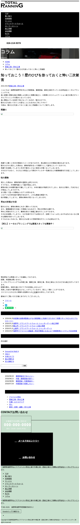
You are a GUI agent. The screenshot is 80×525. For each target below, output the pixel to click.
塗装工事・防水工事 (12, 66)
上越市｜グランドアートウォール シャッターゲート (32, 328)
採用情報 (8, 18)
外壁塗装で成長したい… (25, 383)
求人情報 (9, 361)
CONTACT (8, 46)
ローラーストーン (11, 26)
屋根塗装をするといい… (25, 376)
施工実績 (8, 28)
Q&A (7, 354)
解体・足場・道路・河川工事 (20, 407)
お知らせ (9, 356)
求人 (10, 404)
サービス (8, 21)
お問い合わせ (28, 457)
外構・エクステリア (16, 402)
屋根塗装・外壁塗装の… (25, 381)
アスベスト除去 (15, 397)
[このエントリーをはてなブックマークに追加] (6, 305)
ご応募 (35, 292)
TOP (6, 13)
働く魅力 (8, 16)
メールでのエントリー (28, 440)
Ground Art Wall (12, 351)
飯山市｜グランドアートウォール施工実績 (29, 326)
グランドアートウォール (14, 23)
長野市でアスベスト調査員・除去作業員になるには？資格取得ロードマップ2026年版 (45, 331)
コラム (7, 36)
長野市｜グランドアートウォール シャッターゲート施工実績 (36, 323)
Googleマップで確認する (11, 511)
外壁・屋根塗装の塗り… (25, 378)
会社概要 (8, 31)
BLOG (7, 33)
